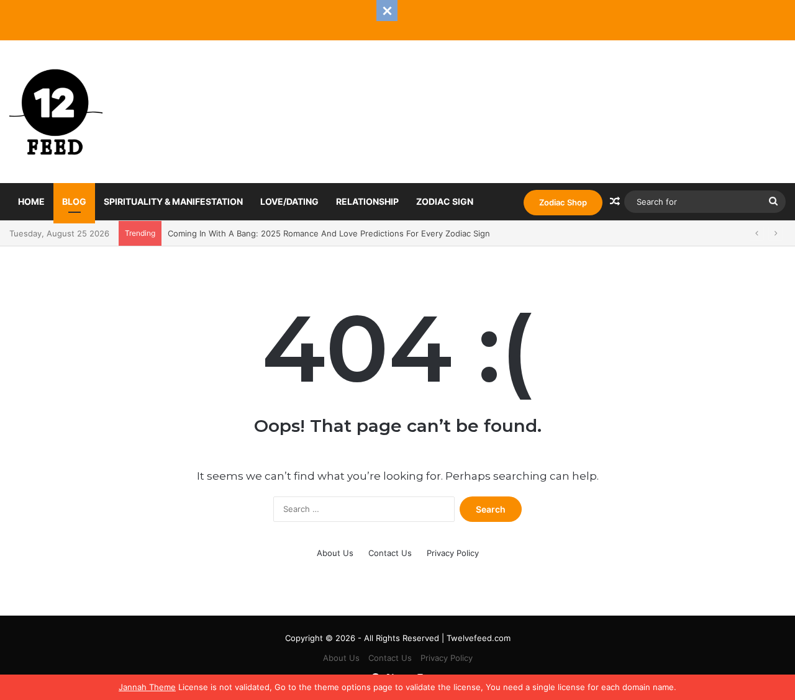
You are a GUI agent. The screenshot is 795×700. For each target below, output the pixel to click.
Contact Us (390, 553)
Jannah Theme (147, 687)
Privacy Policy (453, 553)
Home (31, 201)
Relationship (367, 201)
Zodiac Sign (444, 201)
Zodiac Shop (563, 202)
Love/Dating (289, 201)
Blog (74, 201)
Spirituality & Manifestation (173, 201)
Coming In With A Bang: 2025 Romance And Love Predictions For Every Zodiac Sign (329, 233)
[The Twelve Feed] (55, 111)
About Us (335, 553)
